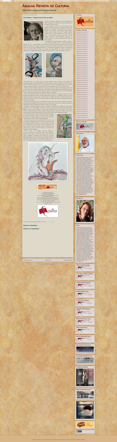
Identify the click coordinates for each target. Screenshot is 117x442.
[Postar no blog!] (50, 221)
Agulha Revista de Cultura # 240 (82, 69)
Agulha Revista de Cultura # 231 (82, 51)
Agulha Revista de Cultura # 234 (82, 57)
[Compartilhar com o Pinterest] (53, 221)
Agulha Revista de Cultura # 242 (82, 72)
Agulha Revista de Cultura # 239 (82, 67)
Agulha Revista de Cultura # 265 (82, 117)
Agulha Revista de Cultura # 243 (82, 74)
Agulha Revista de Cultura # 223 (82, 36)
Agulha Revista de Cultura (45, 5)
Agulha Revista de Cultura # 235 (82, 59)
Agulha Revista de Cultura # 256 (82, 100)
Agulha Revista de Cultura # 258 (82, 103)
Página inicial (48, 260)
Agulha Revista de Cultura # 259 (82, 105)
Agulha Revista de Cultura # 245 (82, 78)
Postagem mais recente (27, 260)
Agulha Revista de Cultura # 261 (82, 109)
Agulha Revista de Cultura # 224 (82, 38)
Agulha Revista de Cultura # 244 (82, 76)
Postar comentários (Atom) (49, 264)
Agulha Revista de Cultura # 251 (82, 90)
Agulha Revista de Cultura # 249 (82, 86)
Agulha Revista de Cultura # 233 (82, 55)
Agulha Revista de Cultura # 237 (82, 63)
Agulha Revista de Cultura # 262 (82, 111)
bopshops (75, 439)
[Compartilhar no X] (51, 221)
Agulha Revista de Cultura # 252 (82, 92)
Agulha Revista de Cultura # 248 (82, 84)
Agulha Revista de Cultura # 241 (82, 70)
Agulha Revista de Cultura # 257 (82, 102)
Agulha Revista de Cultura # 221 (82, 32)
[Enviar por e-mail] (49, 221)
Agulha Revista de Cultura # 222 (82, 34)
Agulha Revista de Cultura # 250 (82, 88)
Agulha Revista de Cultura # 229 (82, 47)
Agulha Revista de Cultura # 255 (82, 98)
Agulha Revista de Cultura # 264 (82, 115)
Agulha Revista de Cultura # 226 (82, 41)
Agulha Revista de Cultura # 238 (82, 65)
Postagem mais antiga (68, 260)
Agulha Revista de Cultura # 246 (82, 80)
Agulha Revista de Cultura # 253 (82, 94)
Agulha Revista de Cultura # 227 (82, 43)
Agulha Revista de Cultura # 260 (82, 107)
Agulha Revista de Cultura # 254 (82, 96)
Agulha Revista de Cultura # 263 (82, 113)
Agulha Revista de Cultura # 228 (82, 45)
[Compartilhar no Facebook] (52, 221)
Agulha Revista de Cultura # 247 (82, 82)
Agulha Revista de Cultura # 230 (82, 49)
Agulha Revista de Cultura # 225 (82, 39)
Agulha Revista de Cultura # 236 (82, 61)
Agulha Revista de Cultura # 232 (82, 53)
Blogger (83, 439)
